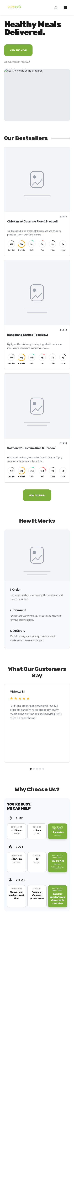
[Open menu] (65, 7)
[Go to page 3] (37, 769)
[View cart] (56, 7)
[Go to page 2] (34, 769)
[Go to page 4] (40, 769)
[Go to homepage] (13, 8)
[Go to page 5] (43, 769)
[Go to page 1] (31, 769)
